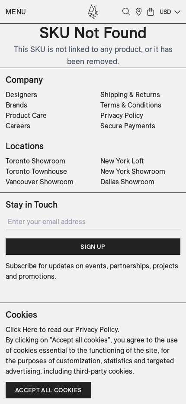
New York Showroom (132, 171)
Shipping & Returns (130, 94)
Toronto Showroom (35, 160)
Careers (18, 125)
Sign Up (92, 247)
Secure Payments (127, 125)
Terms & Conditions (130, 105)
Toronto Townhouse (36, 171)
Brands (16, 105)
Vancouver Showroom (40, 181)
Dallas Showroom (127, 181)
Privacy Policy (121, 115)
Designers (21, 94)
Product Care (26, 115)
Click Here (22, 329)
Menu (16, 11)
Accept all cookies (48, 390)
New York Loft (122, 160)
